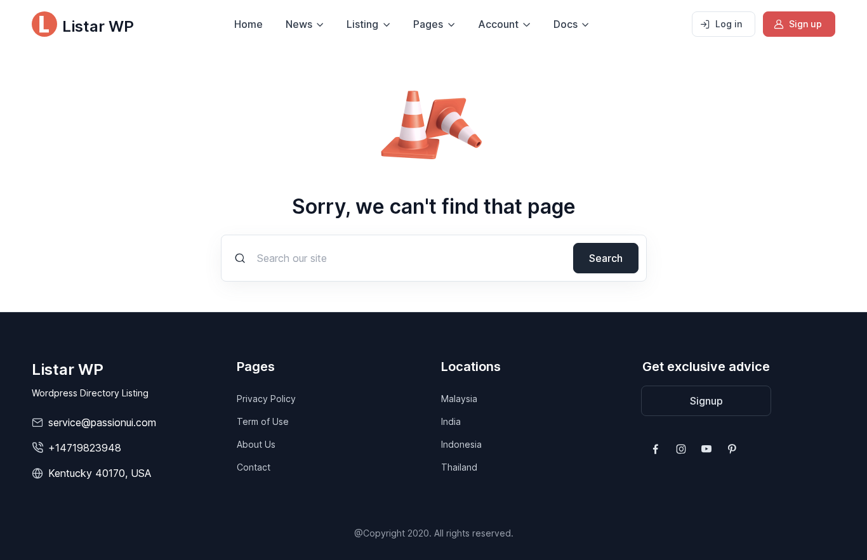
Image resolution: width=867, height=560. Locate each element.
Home (248, 24)
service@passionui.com (102, 422)
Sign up (805, 23)
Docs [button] (565, 24)
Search (606, 258)
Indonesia (461, 444)
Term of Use (263, 421)
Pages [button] (428, 24)
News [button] (299, 24)
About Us (256, 444)
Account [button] (498, 24)
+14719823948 (84, 447)
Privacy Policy (266, 398)
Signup (706, 400)
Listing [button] (362, 24)
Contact (253, 467)
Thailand (459, 467)
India (451, 421)
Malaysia (459, 398)
